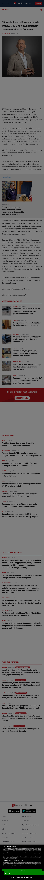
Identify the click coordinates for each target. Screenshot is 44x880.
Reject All (7, 873)
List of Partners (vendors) (7, 867)
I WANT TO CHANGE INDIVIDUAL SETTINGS (22, 877)
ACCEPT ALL (22, 870)
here (11, 855)
